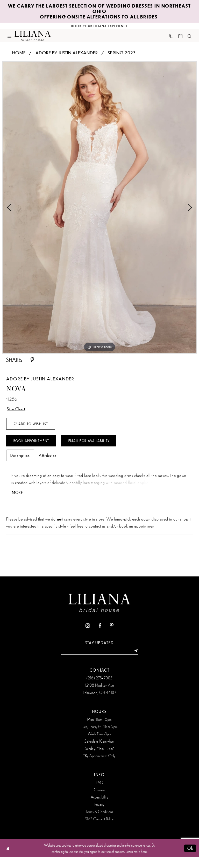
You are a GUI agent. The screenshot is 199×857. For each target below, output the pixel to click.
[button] (9, 35)
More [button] (17, 492)
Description (20, 455)
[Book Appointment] (180, 35)
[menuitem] (9, 35)
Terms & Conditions (99, 811)
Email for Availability (89, 441)
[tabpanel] (99, 207)
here (144, 851)
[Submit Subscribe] (134, 651)
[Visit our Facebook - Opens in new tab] (100, 625)
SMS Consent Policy (99, 818)
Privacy (99, 804)
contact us (97, 526)
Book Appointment (31, 441)
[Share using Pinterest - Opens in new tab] (32, 360)
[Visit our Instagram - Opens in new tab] (87, 625)
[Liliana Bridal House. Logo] (33, 35)
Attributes (47, 455)
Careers (99, 789)
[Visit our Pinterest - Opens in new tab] (112, 625)
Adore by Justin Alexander (66, 52)
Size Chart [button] (16, 408)
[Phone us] (171, 35)
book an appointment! (138, 526)
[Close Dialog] (8, 848)
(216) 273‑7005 (99, 678)
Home (19, 52)
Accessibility (99, 797)
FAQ (99, 782)
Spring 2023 (122, 52)
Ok (190, 848)
